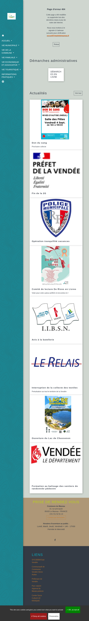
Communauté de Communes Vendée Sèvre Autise (38, 570)
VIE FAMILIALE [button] (9, 57)
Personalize (54, 616)
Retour (56, 44)
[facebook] (56, 540)
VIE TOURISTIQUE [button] (10, 69)
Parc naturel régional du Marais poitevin (38, 588)
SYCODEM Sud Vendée (38, 561)
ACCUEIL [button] (6, 41)
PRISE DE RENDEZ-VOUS (56, 502)
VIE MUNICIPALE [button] (10, 45)
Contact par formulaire (56, 517)
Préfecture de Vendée (37, 580)
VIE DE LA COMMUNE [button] (7, 51)
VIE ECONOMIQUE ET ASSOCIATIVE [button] (10, 63)
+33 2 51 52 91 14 (56, 514)
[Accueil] (11, 16)
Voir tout (78, 93)
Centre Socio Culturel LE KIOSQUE (37, 598)
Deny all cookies (39, 616)
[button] (11, 35)
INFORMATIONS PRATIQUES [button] (9, 75)
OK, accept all (73, 610)
